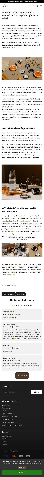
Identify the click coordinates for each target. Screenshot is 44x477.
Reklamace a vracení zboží (9, 417)
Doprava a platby (7, 414)
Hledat (36, 392)
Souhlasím (22, 472)
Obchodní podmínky (8, 422)
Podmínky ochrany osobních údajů (12, 425)
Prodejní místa (6, 405)
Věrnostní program (7, 408)
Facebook (4, 442)
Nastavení (22, 467)
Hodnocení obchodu (22, 300)
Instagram (4, 445)
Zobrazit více (22, 375)
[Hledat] (33, 5)
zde (40, 464)
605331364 (5, 439)
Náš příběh (5, 411)
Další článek (20, 294)
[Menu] (41, 6)
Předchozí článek (8, 294)
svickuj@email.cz (7, 436)
